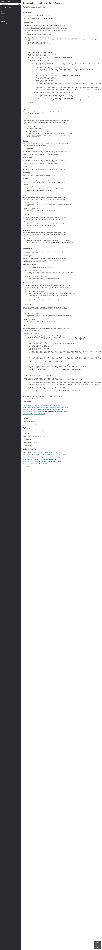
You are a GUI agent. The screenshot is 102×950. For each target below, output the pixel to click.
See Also (3, 16)
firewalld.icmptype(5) (62, 407)
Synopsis (3, 11)
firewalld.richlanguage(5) (30, 398)
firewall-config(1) (56, 405)
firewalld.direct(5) (39, 407)
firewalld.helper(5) (39, 414)
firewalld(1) (37, 405)
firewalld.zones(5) (39, 411)
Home (97, 942)
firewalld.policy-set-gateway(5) (32, 459)
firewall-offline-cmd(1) (29, 409)
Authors (3, 21)
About (97, 947)
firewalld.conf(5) (28, 407)
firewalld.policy (7, 8)
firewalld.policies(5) (29, 154)
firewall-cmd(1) (45, 405)
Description (3, 13)
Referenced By (4, 24)
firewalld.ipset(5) (28, 414)
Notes (2, 18)
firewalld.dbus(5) (50, 407)
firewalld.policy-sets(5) (50, 459)
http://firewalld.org (31, 424)
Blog (97, 945)
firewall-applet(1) (28, 405)
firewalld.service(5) (58, 409)
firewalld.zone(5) (28, 411)
